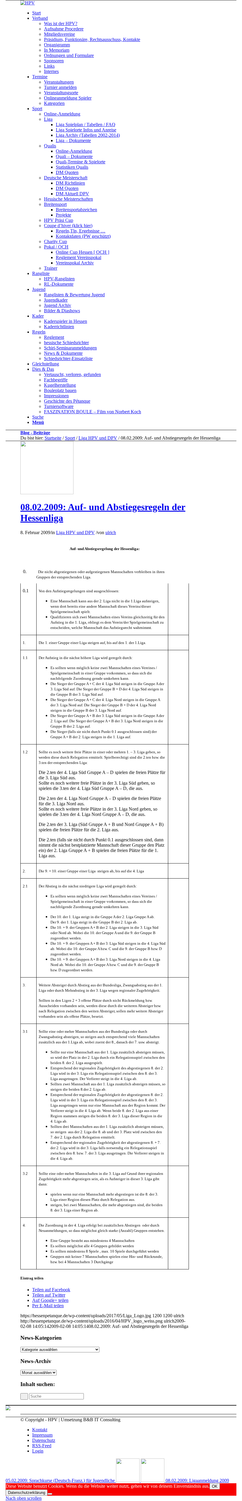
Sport (70, 437)
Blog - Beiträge (35, 432)
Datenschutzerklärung (26, 1492)
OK (215, 1486)
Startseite (53, 437)
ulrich (110, 532)
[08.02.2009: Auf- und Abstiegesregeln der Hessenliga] (46, 492)
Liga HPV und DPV (98, 437)
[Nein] (50, 1494)
